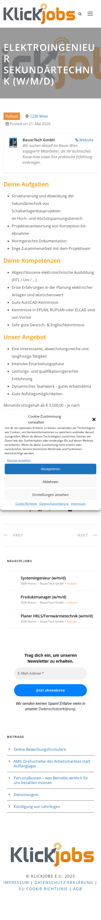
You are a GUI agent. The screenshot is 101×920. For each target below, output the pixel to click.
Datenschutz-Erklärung (64, 882)
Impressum (78, 504)
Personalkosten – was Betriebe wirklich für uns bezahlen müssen (51, 780)
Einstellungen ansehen (50, 494)
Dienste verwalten (19, 460)
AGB (77, 888)
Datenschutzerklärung (54, 504)
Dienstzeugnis (26, 794)
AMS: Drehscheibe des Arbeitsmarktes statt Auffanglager (52, 764)
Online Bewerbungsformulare (40, 749)
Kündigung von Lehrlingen (37, 806)
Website (86, 140)
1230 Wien (39, 116)
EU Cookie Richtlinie (43, 888)
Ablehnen (50, 482)
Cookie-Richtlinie (26, 504)
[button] (94, 419)
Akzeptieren (50, 469)
